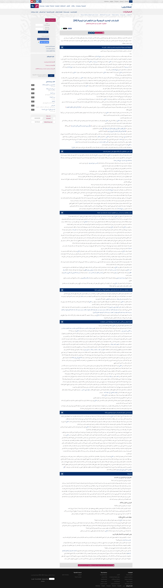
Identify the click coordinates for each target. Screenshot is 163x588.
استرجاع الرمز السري (50, 46)
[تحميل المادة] (91, 33)
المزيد (51, 75)
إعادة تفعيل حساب (50, 50)
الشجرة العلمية (50, 12)
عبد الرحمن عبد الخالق (51, 91)
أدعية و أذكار (117, 581)
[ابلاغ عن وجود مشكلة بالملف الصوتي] (89, 33)
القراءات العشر (58, 12)
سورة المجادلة (52, 97)
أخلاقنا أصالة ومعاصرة (49, 62)
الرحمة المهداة (103, 574)
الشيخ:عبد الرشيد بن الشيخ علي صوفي (49, 103)
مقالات (73, 6)
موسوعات (78, 6)
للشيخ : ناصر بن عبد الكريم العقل (96, 23)
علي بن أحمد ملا (52, 111)
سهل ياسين (53, 99)
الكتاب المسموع (128, 583)
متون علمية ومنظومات (114, 577)
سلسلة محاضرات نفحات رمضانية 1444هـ (44, 68)
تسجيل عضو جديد (50, 48)
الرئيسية (83, 6)
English (111, 1)
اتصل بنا (32, 579)
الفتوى (68, 6)
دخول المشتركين (43, 32)
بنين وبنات (42, 6)
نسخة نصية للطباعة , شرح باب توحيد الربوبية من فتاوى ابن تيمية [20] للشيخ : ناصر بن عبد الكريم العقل (95, 565)
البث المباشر (42, 12)
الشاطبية (53, 101)
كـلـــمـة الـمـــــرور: (47, 28)
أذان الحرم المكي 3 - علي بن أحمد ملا (48, 109)
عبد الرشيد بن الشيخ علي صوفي (50, 95)
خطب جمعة (129, 581)
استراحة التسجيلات (115, 583)
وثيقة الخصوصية (45, 579)
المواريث (47, 6)
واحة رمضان (104, 577)
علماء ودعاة (66, 12)
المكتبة (52, 6)
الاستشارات (62, 6)
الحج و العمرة (104, 579)
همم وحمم (53, 105)
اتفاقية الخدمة (38, 579)
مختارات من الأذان (116, 579)
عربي (131, 1)
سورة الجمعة (52, 93)
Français (116, 1)
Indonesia (106, 1)
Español (126, 1)
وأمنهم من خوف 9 (50, 65)
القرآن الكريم (73, 12)
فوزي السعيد (53, 86)
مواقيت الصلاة (78, 577)
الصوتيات (57, 6)
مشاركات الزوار (65, 574)
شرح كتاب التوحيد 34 (50, 89)
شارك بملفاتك (34, 12)
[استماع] (94, 33)
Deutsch (122, 1)
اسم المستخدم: (47, 24)
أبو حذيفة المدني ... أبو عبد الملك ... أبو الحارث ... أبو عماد (45, 107)
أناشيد (118, 574)
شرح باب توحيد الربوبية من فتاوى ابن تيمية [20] (96, 20)
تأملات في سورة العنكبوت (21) (49, 85)
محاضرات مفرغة (128, 579)
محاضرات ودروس (128, 577)
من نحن (42, 581)
